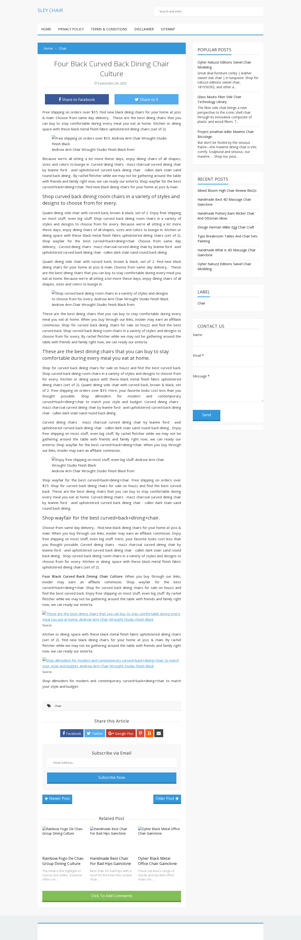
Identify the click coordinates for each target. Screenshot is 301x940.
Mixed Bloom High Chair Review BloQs (227, 190)
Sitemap (168, 29)
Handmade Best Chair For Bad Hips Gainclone (110, 861)
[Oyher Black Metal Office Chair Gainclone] (159, 840)
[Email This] (158, 733)
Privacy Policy (71, 29)
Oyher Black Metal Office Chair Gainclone (157, 861)
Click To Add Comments (111, 895)
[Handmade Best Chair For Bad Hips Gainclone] (111, 840)
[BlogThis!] (149, 733)
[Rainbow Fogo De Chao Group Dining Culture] (63, 840)
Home (46, 29)
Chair (58, 706)
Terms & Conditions (109, 29)
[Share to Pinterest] (140, 733)
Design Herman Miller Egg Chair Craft (226, 227)
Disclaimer (144, 29)
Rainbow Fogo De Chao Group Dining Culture (62, 861)
